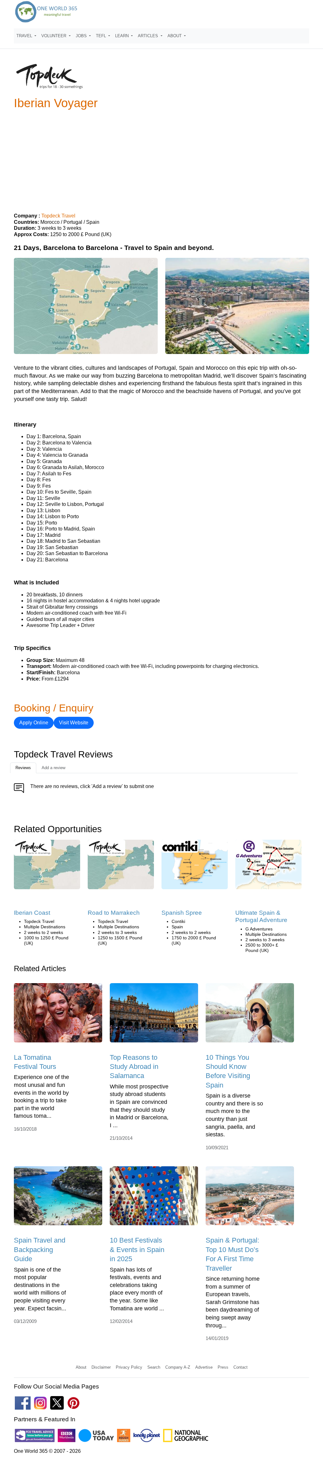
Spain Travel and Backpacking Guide (39, 1249)
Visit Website (73, 722)
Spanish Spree (182, 912)
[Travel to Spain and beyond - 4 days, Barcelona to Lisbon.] (47, 866)
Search (153, 1367)
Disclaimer (101, 1367)
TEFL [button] (101, 35)
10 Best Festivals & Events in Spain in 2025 (137, 1249)
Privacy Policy (129, 1367)
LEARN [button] (122, 35)
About (81, 1367)
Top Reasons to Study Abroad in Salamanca (134, 1066)
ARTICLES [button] (148, 35)
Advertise (204, 1367)
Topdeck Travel (58, 215)
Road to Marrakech (114, 912)
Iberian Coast (32, 912)
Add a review (53, 767)
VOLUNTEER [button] (54, 35)
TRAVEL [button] (24, 35)
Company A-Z (177, 1367)
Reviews (23, 767)
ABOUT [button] (175, 35)
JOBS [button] (82, 35)
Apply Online (33, 722)
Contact (240, 1367)
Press (223, 1367)
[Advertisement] (161, 158)
